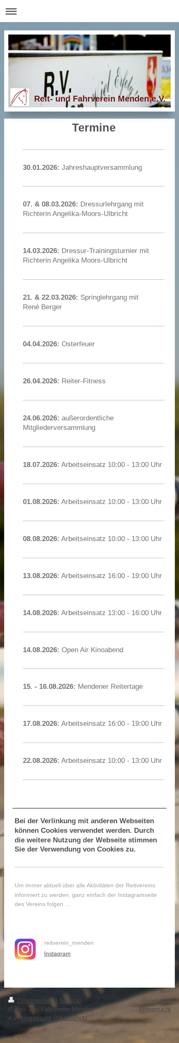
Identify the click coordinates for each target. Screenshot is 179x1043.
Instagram (57, 953)
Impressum (36, 1017)
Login (163, 1000)
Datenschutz (70, 1017)
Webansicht (155, 1009)
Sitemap (70, 1000)
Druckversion (36, 1000)
